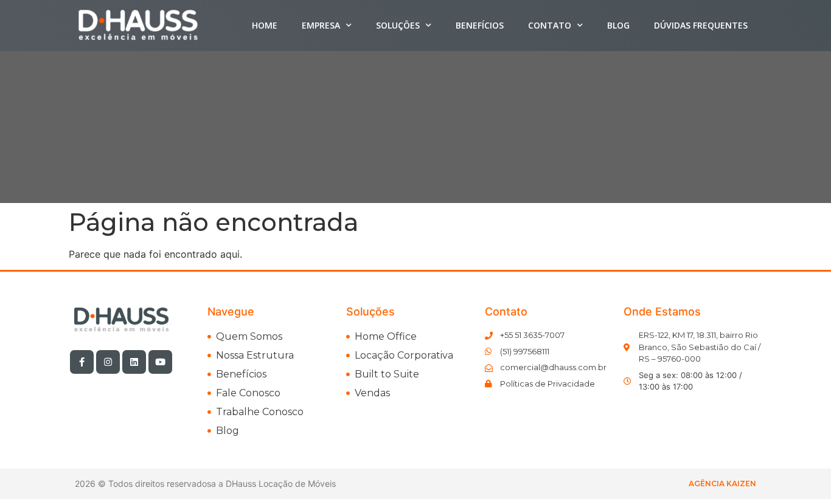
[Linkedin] (134, 362)
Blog (618, 25)
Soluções (398, 25)
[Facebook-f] (82, 362)
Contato (549, 25)
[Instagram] (108, 362)
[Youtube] (160, 362)
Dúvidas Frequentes (701, 25)
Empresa (321, 25)
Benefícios (480, 25)
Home (264, 25)
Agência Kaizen (722, 483)
